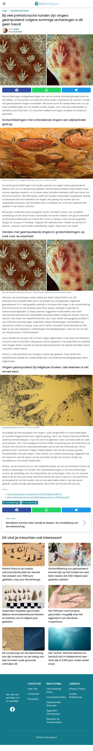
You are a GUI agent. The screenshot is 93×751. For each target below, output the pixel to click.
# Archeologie (30, 502)
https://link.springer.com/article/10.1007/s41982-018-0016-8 (34, 494)
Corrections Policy (56, 697)
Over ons (33, 688)
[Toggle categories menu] (4, 3)
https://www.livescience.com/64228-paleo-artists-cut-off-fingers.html (38, 497)
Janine (16, 29)
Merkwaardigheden (20, 11)
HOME (4, 11)
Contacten (33, 693)
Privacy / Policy (77, 688)
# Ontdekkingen (11, 502)
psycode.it (33, 698)
